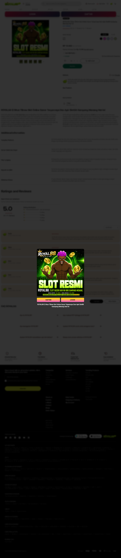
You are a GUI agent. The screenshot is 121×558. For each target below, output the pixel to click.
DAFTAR (48, 300)
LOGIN (72, 300)
